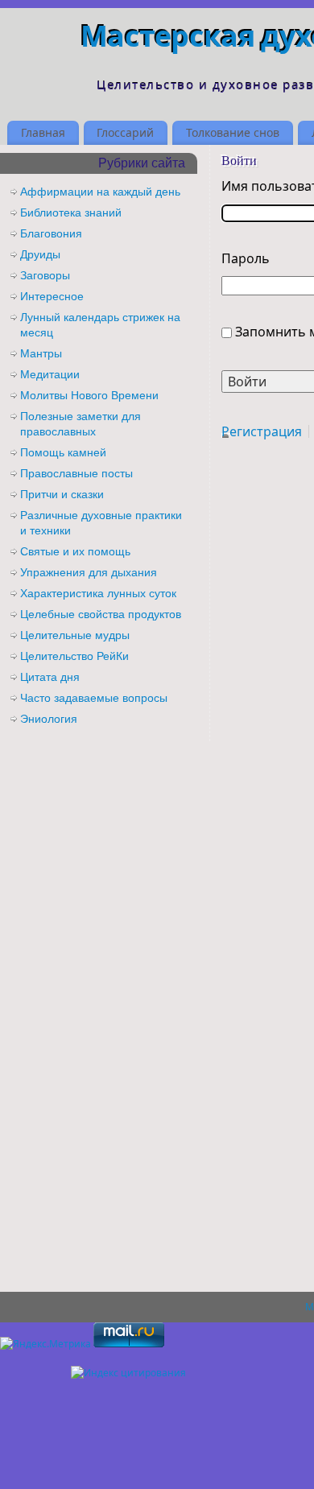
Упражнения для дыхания (88, 572)
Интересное (52, 296)
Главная (43, 132)
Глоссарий (125, 132)
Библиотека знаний (71, 212)
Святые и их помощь (75, 551)
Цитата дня (50, 676)
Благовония (51, 233)
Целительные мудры (75, 635)
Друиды (40, 254)
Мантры (41, 353)
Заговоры (45, 275)
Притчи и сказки (62, 494)
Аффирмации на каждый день (100, 191)
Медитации (50, 374)
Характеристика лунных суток (98, 593)
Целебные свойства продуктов (100, 614)
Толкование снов (232, 132)
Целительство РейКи (74, 656)
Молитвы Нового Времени (89, 395)
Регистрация (261, 431)
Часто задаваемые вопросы (93, 697)
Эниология (48, 718)
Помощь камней (63, 452)
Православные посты (76, 473)
